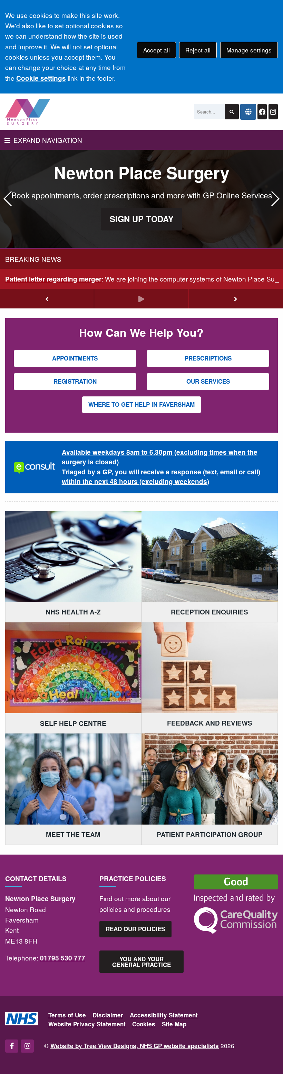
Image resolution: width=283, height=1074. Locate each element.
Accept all (156, 50)
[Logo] (27, 112)
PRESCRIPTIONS (208, 358)
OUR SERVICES (208, 381)
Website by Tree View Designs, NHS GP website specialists (134, 1046)
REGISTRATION (75, 381)
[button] (275, 198)
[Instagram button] (273, 111)
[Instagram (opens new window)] (27, 1046)
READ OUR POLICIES (135, 929)
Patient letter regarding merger (53, 279)
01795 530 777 (62, 958)
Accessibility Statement (164, 1015)
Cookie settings (41, 78)
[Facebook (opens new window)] (11, 1046)
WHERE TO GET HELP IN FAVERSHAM (141, 404)
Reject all (198, 50)
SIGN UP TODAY (142, 219)
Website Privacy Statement (87, 1024)
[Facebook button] (262, 111)
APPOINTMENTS (75, 358)
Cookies (143, 1024)
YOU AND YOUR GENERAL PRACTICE (141, 962)
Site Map (174, 1024)
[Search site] (232, 111)
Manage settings (249, 50)
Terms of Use (67, 1015)
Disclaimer (107, 1015)
